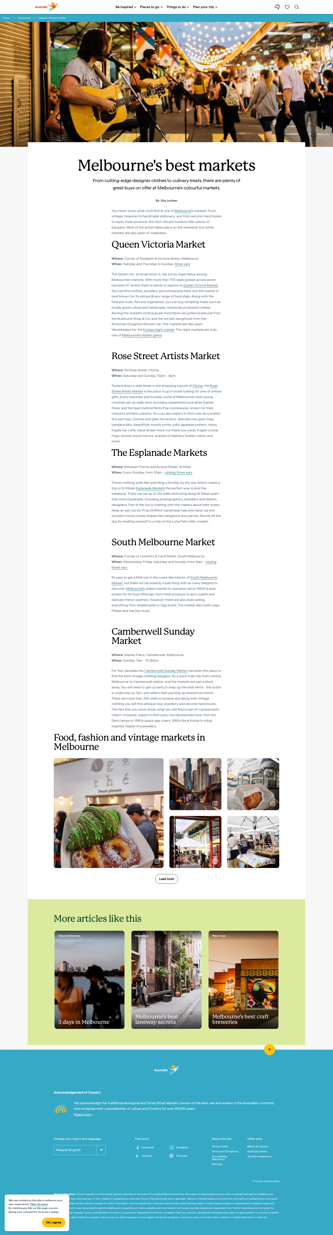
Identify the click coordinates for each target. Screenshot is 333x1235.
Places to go (24, 18)
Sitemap (217, 1164)
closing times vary (178, 472)
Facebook (148, 1147)
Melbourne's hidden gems (142, 335)
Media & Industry (258, 1146)
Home (6, 18)
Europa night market (158, 330)
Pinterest (181, 1155)
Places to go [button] (149, 7)
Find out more (39, 1204)
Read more (83, 1114)
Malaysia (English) (68, 1150)
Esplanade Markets (150, 488)
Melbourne (182, 211)
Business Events (257, 1151)
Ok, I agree (53, 1222)
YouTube (147, 1155)
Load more (166, 879)
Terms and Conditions (225, 1151)
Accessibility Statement (219, 1157)
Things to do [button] (176, 7)
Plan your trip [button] (203, 7)
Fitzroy (198, 386)
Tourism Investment (259, 1156)
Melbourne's (135, 588)
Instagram (182, 1147)
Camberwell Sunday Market (166, 671)
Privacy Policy (220, 1146)
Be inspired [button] (124, 7)
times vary (182, 264)
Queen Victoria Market (200, 285)
